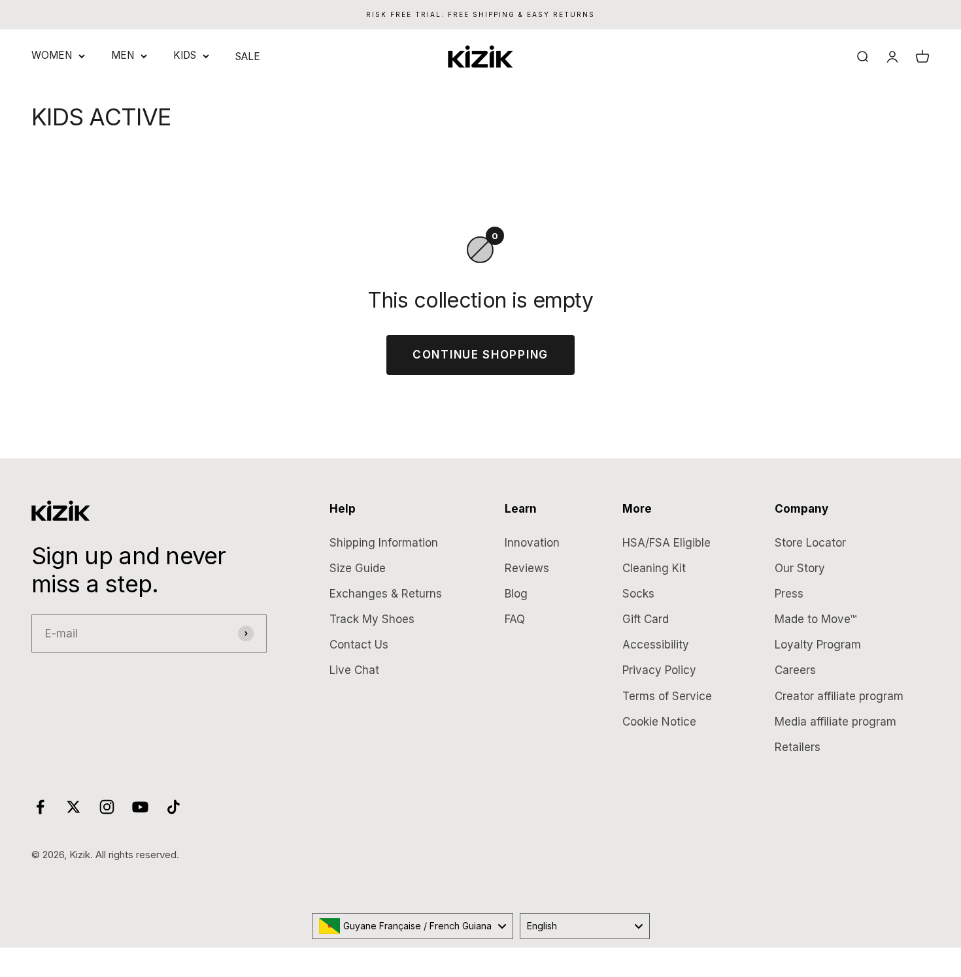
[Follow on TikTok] (173, 807)
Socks (638, 593)
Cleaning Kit (654, 568)
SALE (247, 56)
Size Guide (357, 568)
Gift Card (645, 619)
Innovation (532, 542)
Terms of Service (667, 696)
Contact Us (358, 644)
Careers (795, 670)
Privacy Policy (659, 670)
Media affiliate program (835, 721)
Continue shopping (480, 354)
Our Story (800, 568)
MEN (122, 55)
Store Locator (810, 542)
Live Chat (354, 670)
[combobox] (412, 926)
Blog (516, 593)
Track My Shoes (371, 619)
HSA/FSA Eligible (666, 542)
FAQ (515, 619)
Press (789, 593)
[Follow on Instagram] (107, 807)
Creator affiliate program (839, 696)
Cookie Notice (659, 721)
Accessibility (655, 644)
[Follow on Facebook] (40, 807)
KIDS (184, 55)
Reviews (527, 568)
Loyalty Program (818, 644)
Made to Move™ (815, 619)
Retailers (797, 747)
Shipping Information (383, 542)
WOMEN (51, 55)
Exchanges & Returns (385, 593)
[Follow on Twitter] (73, 807)
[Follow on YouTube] (140, 807)
